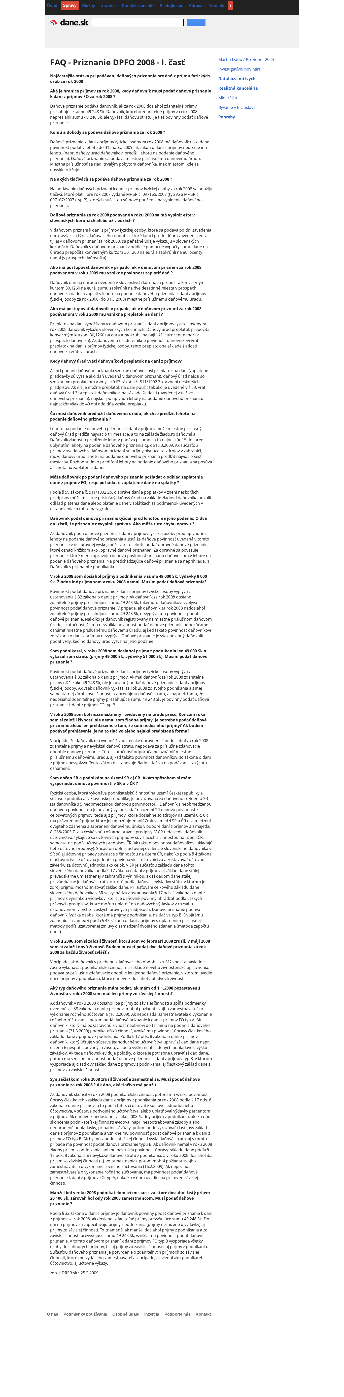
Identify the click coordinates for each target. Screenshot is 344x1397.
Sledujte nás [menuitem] (171, 6)
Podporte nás (177, 1314)
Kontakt (203, 1314)
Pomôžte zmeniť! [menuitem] (138, 6)
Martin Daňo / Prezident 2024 (246, 59)
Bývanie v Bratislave (237, 107)
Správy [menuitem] (70, 5)
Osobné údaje (125, 1314)
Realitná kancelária (238, 88)
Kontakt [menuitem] (216, 6)
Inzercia (151, 1314)
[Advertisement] (151, 1360)
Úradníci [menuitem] (108, 6)
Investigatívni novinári (239, 69)
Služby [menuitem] (88, 6)
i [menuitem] (230, 5)
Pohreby (226, 117)
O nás (52, 1314)
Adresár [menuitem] (196, 6)
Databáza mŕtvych (237, 78)
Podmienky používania (85, 1314)
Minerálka (227, 98)
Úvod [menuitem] (52, 6)
